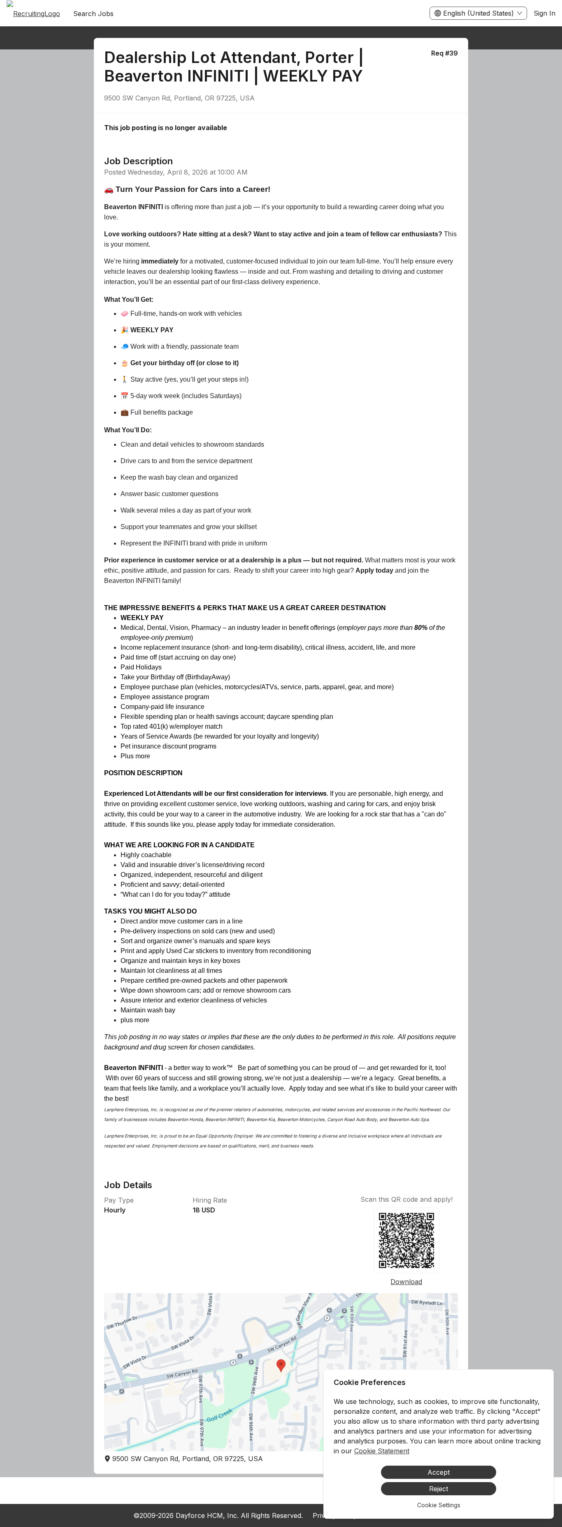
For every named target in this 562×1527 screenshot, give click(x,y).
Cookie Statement (381, 1451)
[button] (281, 1372)
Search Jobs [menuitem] (93, 13)
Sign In (544, 13)
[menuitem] (33, 13)
